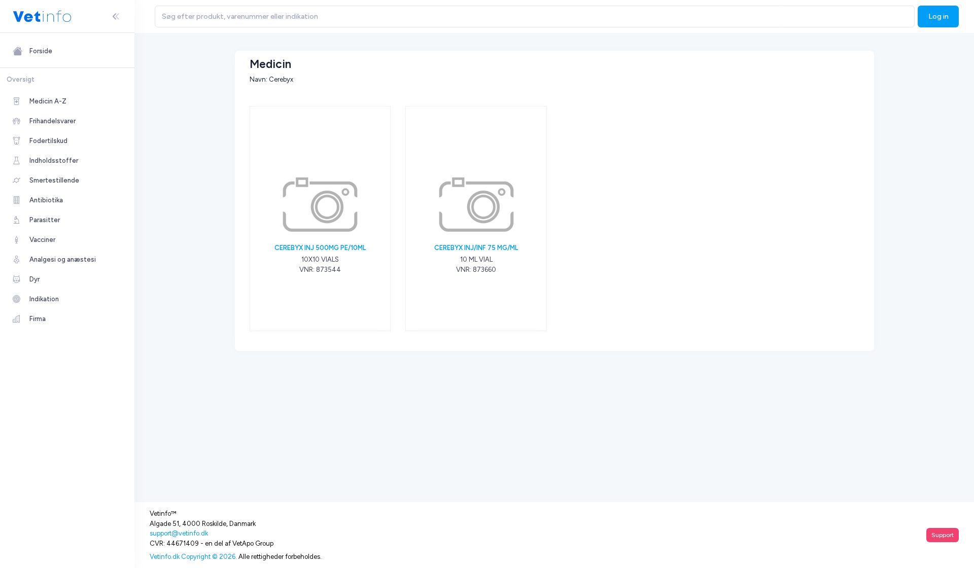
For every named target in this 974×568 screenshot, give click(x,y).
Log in (938, 16)
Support (942, 535)
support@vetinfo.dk (179, 533)
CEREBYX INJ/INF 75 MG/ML (476, 248)
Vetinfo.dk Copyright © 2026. (193, 556)
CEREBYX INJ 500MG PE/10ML (320, 248)
